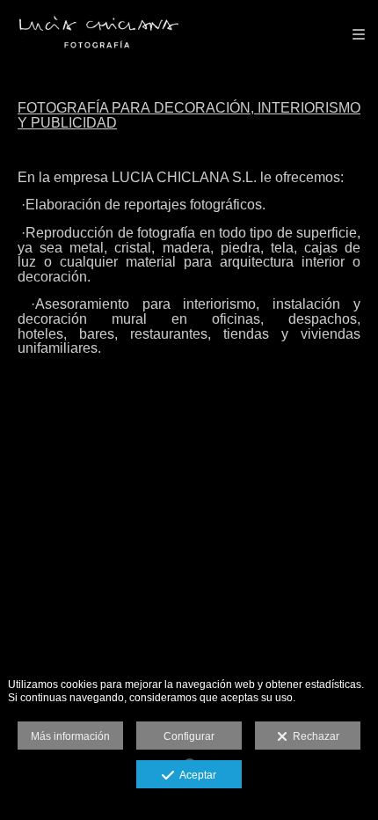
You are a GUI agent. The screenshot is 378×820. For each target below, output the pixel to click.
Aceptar (195, 775)
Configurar (189, 736)
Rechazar (313, 736)
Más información (70, 736)
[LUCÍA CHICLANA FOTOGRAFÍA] (96, 33)
